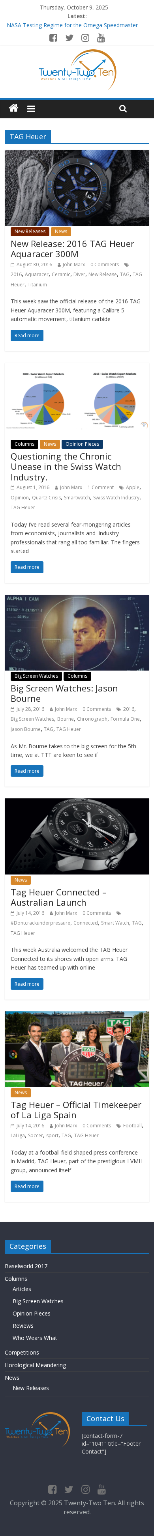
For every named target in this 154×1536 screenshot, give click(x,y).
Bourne (65, 719)
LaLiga (18, 1135)
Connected (85, 922)
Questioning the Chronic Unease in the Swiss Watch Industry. (66, 466)
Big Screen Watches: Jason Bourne (64, 693)
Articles (22, 1289)
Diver (79, 274)
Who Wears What (35, 1338)
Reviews (23, 1325)
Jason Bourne (26, 729)
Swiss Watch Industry (116, 497)
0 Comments (104, 264)
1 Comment (101, 487)
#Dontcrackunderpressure (40, 922)
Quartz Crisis (46, 497)
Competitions (22, 1352)
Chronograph (92, 719)
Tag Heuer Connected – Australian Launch (59, 897)
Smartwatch (77, 497)
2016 (16, 274)
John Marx (74, 264)
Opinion (20, 497)
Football (132, 1125)
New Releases (30, 231)
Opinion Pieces (82, 444)
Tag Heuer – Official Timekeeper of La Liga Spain (76, 1110)
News (61, 231)
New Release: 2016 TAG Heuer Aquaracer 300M (72, 248)
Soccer (35, 1135)
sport (52, 1135)
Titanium (37, 284)
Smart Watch (115, 922)
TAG (125, 274)
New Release (102, 274)
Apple (132, 487)
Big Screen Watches (36, 676)
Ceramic (61, 274)
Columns (24, 444)
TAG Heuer (23, 507)
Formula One (125, 719)
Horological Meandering (35, 1365)
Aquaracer (37, 274)
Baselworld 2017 (26, 1266)
